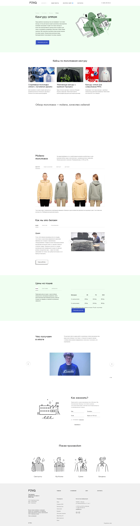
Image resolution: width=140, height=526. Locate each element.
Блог (87, 490)
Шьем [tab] (36, 225)
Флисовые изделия (61, 513)
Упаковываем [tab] (54, 225)
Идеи (58, 520)
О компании (73, 490)
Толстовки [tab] (45, 288)
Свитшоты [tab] (54, 288)
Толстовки (44, 13)
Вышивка (59, 511)
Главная (37, 13)
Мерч (58, 501)
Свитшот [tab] (58, 166)
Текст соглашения (32, 515)
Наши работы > (42, 262)
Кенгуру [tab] (37, 166)
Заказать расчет (43, 42)
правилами (81, 419)
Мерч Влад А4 (60, 515)
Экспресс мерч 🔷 (68, 3)
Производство (60, 506)
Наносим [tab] (44, 225)
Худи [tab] (36, 288)
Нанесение (59, 508)
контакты (80, 3)
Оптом (56, 13)
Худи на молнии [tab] (48, 166)
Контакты (99, 490)
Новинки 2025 (60, 504)
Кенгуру (51, 13)
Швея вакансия (60, 518)
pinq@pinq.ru (78, 509)
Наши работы (55, 3)
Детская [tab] (67, 166)
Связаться (77, 424)
